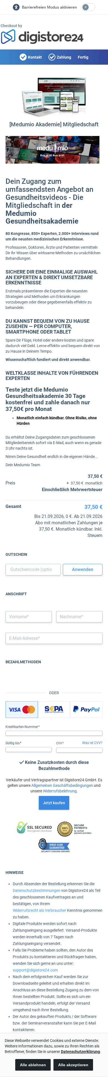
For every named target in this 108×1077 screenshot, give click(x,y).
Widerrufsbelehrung (60, 791)
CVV (59, 743)
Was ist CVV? (92, 743)
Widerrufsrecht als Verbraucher (39, 910)
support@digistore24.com (35, 970)
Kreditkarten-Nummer (22, 727)
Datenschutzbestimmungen (36, 890)
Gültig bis (13, 743)
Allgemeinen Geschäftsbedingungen (62, 785)
